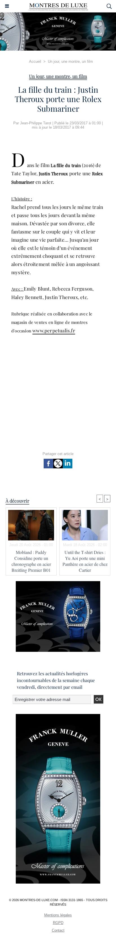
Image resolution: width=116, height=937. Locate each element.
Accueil (35, 61)
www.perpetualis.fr (53, 330)
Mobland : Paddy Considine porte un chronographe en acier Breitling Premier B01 (31, 561)
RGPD (58, 923)
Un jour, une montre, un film (70, 61)
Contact (58, 930)
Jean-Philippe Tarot (35, 123)
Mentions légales (58, 915)
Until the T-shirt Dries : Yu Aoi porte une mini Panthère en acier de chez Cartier (85, 561)
